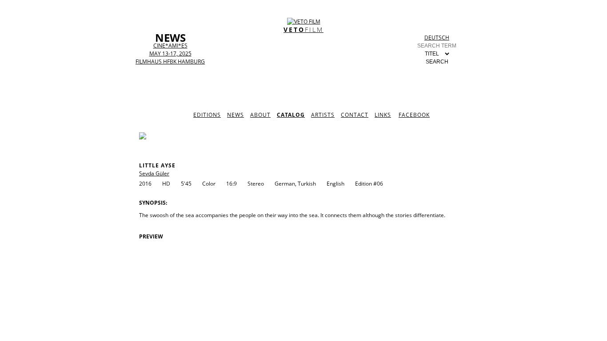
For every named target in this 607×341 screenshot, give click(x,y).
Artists (323, 115)
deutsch (436, 37)
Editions (207, 115)
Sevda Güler (154, 173)
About (260, 115)
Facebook (414, 115)
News (235, 115)
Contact (354, 115)
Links (383, 115)
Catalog (291, 115)
